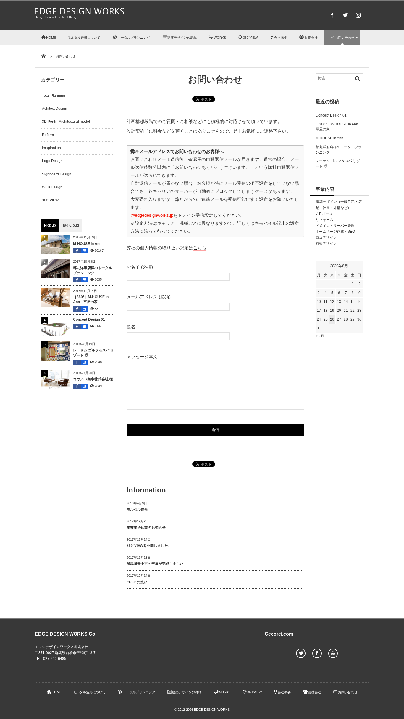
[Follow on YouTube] (333, 653)
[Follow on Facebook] (317, 653)
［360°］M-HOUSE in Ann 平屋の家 (91, 299)
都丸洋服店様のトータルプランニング (92, 270)
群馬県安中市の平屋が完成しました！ (157, 564)
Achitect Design (54, 108)
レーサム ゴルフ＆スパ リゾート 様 (93, 352)
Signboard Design (56, 174)
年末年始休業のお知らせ (146, 528)
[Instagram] (358, 15)
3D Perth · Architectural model (66, 121)
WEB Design (52, 187)
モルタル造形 (137, 510)
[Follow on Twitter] (345, 15)
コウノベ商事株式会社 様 (93, 379)
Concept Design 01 (89, 319)
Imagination (51, 148)
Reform (48, 135)
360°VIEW (50, 200)
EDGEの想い (137, 582)
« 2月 (320, 336)
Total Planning (53, 95)
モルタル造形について (84, 37)
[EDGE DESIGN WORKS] (79, 12)
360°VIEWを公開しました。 (149, 546)
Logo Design (52, 161)
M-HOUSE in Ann (87, 244)
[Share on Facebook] (332, 15)
